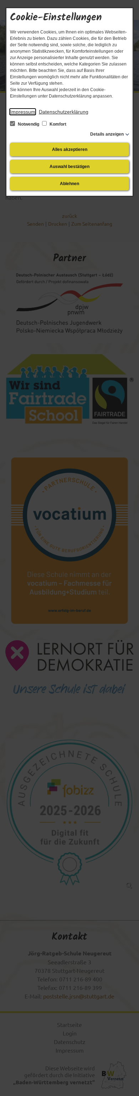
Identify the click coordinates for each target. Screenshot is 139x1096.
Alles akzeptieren (69, 149)
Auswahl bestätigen (69, 166)
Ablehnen (69, 183)
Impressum (22, 112)
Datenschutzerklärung (63, 112)
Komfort (57, 124)
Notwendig (28, 124)
